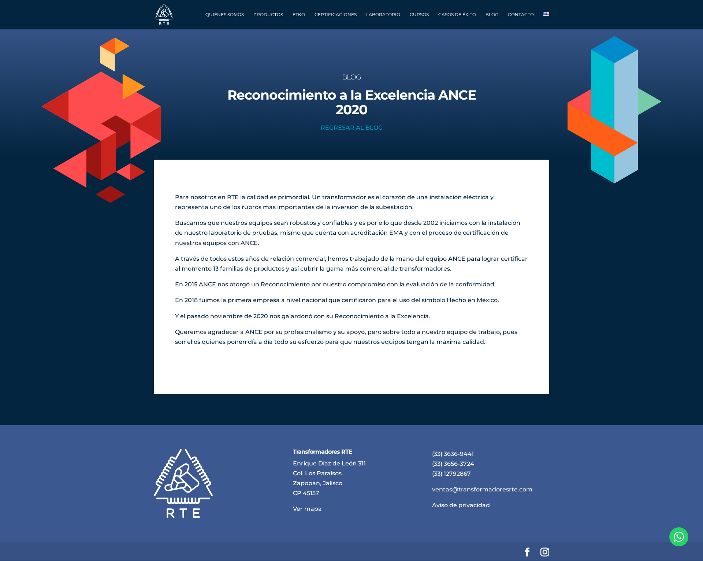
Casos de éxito (457, 14)
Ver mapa (307, 508)
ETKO (299, 14)
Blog (492, 14)
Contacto (521, 14)
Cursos (419, 14)
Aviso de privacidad (461, 505)
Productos (268, 14)
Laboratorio (383, 14)
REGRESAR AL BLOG (352, 127)
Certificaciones (336, 14)
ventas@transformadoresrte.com (482, 489)
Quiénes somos (224, 14)
